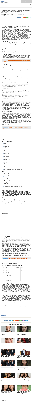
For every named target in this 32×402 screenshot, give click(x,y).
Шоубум (3, 1)
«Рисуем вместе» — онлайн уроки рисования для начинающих (9, 9)
